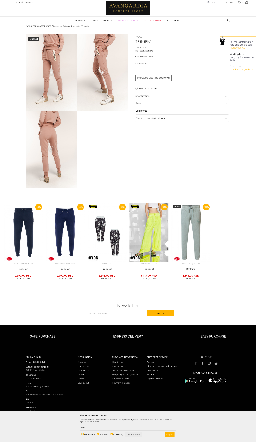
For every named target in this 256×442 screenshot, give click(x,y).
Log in (160, 313)
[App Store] (217, 380)
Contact (82, 374)
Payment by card (120, 378)
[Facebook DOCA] (202, 363)
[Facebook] (196, 363)
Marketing (118, 434)
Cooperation (84, 370)
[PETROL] (9, 259)
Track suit (23, 269)
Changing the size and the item (162, 366)
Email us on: (236, 66)
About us (82, 362)
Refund (150, 374)
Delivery (151, 362)
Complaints (152, 370)
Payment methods (121, 382)
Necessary (89, 434)
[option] (23, 242)
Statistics (104, 434)
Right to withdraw (155, 378)
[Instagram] (209, 363)
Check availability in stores (150, 118)
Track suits (75, 26)
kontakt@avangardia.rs (241, 69)
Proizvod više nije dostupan (153, 78)
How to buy (118, 362)
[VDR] (93, 258)
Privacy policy (119, 366)
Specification (142, 96)
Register (230, 2)
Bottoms (190, 269)
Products (56, 26)
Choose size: (141, 63)
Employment (84, 366)
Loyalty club (84, 382)
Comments (141, 110)
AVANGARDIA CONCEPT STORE (38, 26)
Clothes (66, 26)
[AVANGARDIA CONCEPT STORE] (128, 10)
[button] (228, 20)
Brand (139, 103)
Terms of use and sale (123, 370)
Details (83, 427)
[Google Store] (194, 380)
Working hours (237, 54)
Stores (81, 378)
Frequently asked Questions (126, 374)
